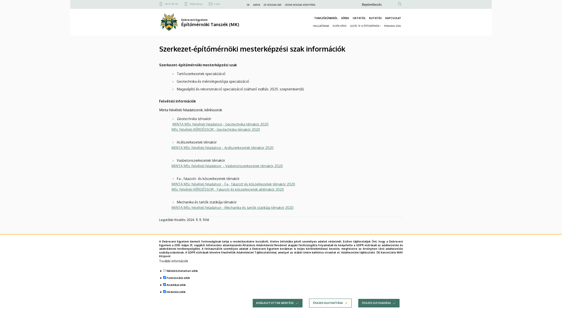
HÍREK (345, 18)
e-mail (217, 4)
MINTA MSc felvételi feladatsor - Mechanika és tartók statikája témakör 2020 (232, 207)
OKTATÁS (359, 18)
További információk (173, 261)
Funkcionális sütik (178, 278)
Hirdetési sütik (176, 292)
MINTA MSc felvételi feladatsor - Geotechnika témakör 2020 (220, 124)
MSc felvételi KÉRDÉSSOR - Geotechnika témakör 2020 (215, 129)
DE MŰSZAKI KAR (272, 5)
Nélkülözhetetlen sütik (182, 271)
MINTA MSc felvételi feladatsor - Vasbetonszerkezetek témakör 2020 (227, 166)
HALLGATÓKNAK (321, 26)
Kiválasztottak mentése (275, 303)
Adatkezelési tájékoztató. (358, 252)
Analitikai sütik (176, 285)
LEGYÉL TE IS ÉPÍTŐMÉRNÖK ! (365, 26)
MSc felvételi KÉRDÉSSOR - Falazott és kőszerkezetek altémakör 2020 (227, 189)
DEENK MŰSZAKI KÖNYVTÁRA (300, 5)
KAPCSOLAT (393, 18)
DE (248, 5)
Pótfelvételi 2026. (392, 26)
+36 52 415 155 (171, 4)
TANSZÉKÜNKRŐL (326, 18)
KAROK (256, 5)
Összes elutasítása (328, 303)
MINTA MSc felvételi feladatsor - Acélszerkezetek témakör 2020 (222, 147)
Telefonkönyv (196, 4)
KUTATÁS (375, 18)
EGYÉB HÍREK (339, 26)
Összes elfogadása (376, 303)
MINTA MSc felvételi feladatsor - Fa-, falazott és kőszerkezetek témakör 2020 (233, 184)
